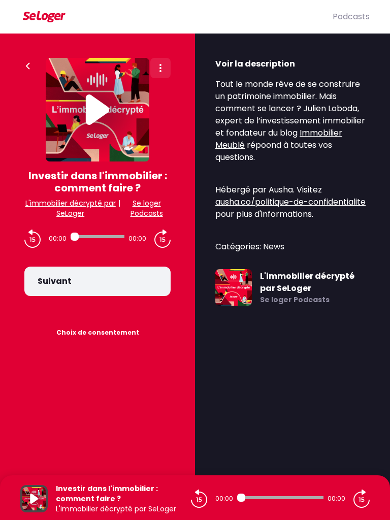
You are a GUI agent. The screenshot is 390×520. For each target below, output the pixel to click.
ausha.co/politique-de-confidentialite (290, 202)
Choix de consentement (97, 332)
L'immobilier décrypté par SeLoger (70, 208)
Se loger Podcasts (147, 208)
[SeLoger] (176, 16)
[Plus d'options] (160, 68)
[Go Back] (28, 65)
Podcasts (351, 16)
